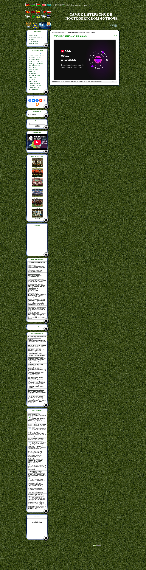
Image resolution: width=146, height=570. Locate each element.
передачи (93, 81)
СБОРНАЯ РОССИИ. (34, 61)
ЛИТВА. (31, 79)
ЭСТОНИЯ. (32, 89)
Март (62, 32)
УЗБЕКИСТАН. (33, 87)
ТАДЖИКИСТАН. (33, 83)
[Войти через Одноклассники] (37, 104)
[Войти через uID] (29, 100)
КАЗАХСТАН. (32, 73)
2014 (58, 32)
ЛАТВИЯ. (31, 77)
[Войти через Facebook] (37, 100)
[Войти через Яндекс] (40, 100)
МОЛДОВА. (32, 81)
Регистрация (113, 25)
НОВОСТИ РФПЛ (33, 57)
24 (65, 32)
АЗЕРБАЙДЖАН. (33, 65)
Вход (116, 28)
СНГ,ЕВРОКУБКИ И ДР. (35, 55)
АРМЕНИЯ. (32, 67)
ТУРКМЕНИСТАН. (34, 85)
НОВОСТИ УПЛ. (33, 59)
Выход (115, 26)
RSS (89, 5)
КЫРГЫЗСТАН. (33, 75)
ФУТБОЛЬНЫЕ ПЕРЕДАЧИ (36, 53)
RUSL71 (85, 81)
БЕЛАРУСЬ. (32, 69)
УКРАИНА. (37, 167)
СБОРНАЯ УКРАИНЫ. (35, 63)
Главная (115, 22)
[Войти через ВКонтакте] (33, 100)
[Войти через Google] (44, 100)
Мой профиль (113, 24)
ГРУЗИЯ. (31, 71)
